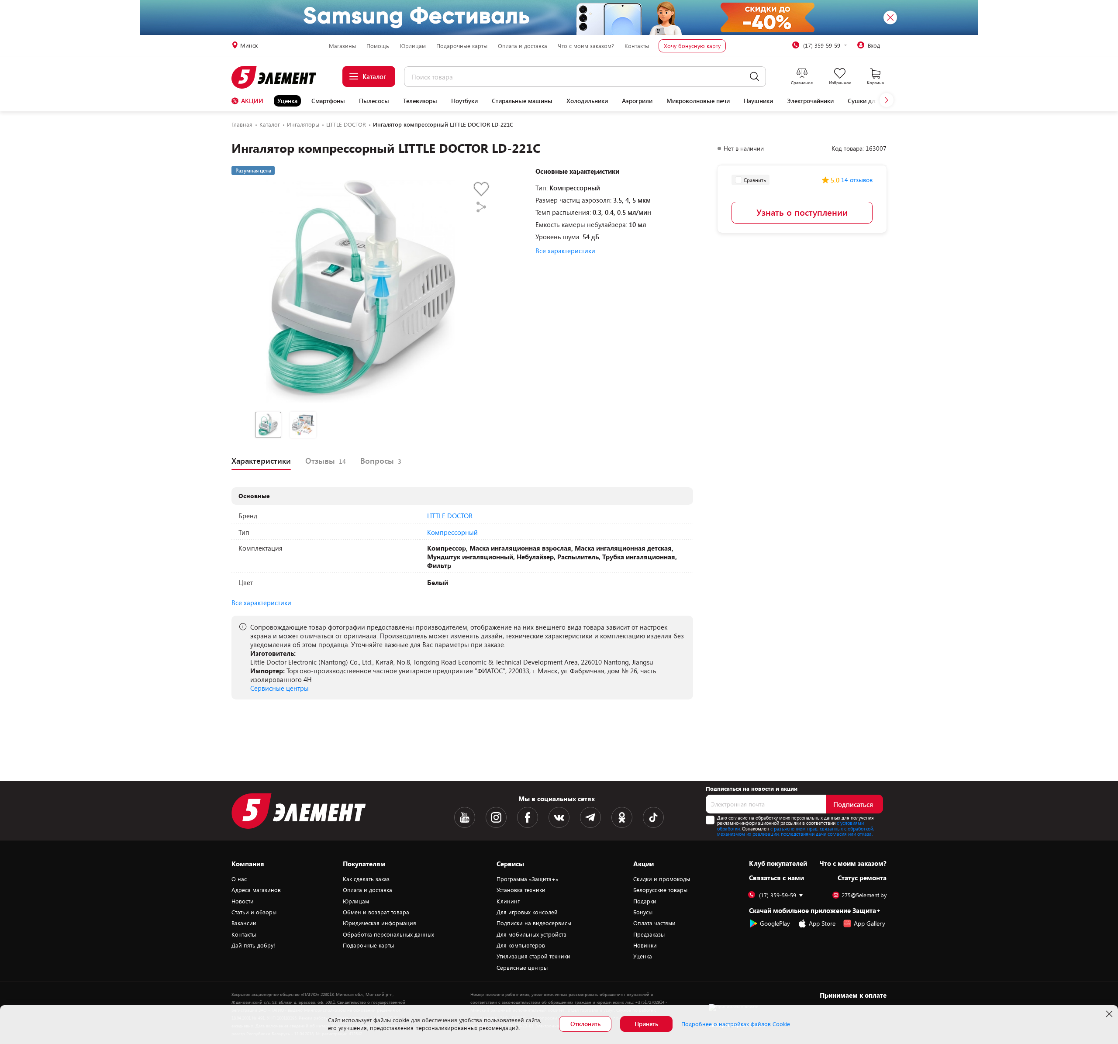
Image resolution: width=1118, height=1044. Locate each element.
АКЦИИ (252, 100)
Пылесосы (374, 100)
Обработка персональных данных (388, 934)
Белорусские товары (660, 890)
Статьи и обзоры (253, 912)
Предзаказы (649, 934)
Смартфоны (328, 100)
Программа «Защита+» (528, 879)
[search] (754, 76)
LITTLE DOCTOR (450, 515)
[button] (887, 100)
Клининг (508, 901)
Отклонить (585, 1024)
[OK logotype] (621, 817)
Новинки (645, 945)
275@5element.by (864, 895)
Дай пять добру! (253, 945)
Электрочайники (810, 100)
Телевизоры (420, 100)
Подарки (644, 901)
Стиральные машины (522, 100)
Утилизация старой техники (533, 956)
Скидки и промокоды (661, 879)
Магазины (342, 46)
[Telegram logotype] (590, 817)
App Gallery (869, 923)
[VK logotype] (559, 817)
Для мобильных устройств (531, 934)
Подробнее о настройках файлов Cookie (735, 1024)
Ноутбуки (464, 100)
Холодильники (587, 100)
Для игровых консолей (527, 912)
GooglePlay (775, 923)
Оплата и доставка (522, 46)
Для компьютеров (521, 945)
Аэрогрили (637, 100)
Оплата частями (654, 923)
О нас (239, 879)
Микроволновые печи (698, 100)
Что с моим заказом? (586, 46)
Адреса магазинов (256, 890)
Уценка (287, 100)
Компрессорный (452, 532)
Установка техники (521, 890)
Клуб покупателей (778, 863)
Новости (242, 901)
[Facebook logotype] (527, 817)
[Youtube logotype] (464, 817)
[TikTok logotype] (653, 817)
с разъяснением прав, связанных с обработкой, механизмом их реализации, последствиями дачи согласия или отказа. (795, 831)
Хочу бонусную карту (692, 46)
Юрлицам (413, 46)
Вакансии (243, 923)
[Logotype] (278, 77)
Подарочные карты (461, 46)
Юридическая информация (379, 923)
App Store (822, 923)
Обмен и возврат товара (376, 912)
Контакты (637, 46)
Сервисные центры (279, 688)
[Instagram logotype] (496, 817)
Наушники (758, 100)
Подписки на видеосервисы (534, 923)
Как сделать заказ (366, 879)
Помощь (377, 46)
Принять (646, 1024)
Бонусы (642, 912)
